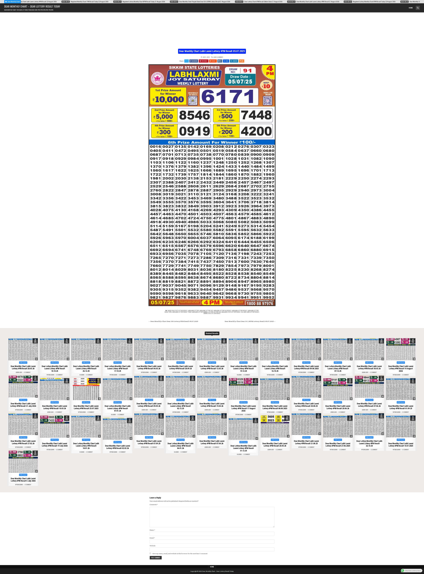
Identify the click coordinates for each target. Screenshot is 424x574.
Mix (242, 61)
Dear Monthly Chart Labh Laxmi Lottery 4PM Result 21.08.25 (306, 442)
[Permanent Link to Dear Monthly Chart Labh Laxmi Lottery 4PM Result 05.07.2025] (212, 185)
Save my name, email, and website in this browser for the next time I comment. (180, 554)
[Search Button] (418, 8)
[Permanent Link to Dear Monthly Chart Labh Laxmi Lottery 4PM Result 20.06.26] (338, 389)
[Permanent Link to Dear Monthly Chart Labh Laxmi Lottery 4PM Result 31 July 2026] (23, 387)
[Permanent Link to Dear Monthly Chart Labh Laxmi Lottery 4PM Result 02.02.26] (117, 429)
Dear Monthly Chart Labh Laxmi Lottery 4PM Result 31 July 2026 (23, 404)
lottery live (217, 312)
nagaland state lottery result (230, 312)
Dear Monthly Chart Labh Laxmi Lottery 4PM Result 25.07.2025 (86, 407)
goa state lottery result (179, 310)
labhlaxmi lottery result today (181, 312)
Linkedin (235, 61)
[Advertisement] (212, 32)
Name (152, 530)
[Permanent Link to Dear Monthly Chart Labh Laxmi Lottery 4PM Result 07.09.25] (149, 424)
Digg (227, 61)
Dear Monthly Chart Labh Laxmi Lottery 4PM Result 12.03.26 (212, 367)
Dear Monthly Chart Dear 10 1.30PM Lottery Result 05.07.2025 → (250, 321)
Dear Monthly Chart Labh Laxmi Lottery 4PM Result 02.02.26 (117, 447)
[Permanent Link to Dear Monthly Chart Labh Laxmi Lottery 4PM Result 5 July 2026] (23, 461)
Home (411, 8)
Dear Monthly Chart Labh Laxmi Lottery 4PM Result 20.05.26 (274, 444)
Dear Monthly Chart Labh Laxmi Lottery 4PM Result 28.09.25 (180, 367)
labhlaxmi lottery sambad (200, 312)
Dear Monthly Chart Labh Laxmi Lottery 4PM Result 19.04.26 (212, 404)
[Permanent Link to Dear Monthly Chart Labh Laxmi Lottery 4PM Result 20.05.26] (275, 426)
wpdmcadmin (50, 374)
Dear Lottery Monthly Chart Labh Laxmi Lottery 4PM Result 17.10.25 (118, 368)
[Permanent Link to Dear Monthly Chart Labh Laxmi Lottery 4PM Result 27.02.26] (23, 424)
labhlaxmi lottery (193, 310)
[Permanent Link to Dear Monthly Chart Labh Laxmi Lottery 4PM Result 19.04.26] (212, 387)
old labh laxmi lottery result (250, 312)
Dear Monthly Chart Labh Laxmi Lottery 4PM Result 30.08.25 (306, 404)
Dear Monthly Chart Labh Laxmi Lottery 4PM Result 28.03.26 (23, 367)
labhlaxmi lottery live (206, 310)
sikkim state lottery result (212, 313)
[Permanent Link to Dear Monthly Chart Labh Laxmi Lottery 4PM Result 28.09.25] (180, 349)
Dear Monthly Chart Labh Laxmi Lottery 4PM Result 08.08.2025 (274, 407)
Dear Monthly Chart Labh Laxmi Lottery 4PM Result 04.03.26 (149, 367)
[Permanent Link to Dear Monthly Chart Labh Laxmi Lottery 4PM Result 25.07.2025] (86, 389)
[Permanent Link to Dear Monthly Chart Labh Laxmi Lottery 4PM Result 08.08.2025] (275, 389)
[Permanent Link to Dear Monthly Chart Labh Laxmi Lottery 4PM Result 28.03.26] (23, 349)
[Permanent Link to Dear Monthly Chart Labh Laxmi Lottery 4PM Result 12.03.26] (212, 349)
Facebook (194, 61)
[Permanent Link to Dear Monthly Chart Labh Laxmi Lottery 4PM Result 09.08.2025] (306, 349)
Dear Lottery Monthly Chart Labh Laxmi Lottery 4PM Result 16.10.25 (275, 368)
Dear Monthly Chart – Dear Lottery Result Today (32, 6)
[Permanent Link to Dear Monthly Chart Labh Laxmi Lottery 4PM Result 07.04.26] (212, 424)
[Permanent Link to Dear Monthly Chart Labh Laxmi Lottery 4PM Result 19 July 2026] (54, 426)
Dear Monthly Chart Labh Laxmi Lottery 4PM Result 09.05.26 (149, 404)
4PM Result (23, 362)
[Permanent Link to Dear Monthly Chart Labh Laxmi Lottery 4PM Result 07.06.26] (369, 387)
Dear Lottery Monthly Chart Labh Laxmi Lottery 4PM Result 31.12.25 (243, 448)
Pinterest (205, 61)
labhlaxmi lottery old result (222, 310)
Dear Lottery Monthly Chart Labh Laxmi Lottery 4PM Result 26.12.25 (86, 368)
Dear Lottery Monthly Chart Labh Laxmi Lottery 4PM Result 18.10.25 (55, 368)
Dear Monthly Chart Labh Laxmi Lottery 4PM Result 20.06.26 (337, 407)
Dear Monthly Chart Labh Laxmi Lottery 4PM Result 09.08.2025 (306, 367)
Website (152, 546)
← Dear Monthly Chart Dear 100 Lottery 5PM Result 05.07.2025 (173, 321)
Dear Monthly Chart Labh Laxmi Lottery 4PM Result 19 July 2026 (55, 444)
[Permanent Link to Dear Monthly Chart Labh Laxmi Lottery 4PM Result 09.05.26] (149, 387)
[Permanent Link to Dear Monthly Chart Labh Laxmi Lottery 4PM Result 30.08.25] (306, 387)
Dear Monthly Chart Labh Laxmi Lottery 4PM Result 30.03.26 (369, 367)
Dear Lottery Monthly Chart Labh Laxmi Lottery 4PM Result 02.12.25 (180, 405)
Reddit (214, 61)
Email (152, 538)
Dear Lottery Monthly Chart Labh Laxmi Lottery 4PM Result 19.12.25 (243, 368)
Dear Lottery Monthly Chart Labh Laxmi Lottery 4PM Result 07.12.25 (338, 368)
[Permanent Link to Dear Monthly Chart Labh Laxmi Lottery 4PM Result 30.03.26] (369, 349)
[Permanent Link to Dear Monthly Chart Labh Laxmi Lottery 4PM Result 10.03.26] (54, 389)
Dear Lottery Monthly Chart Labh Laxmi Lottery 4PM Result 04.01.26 (180, 445)
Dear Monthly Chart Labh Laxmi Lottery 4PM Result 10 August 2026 (400, 368)
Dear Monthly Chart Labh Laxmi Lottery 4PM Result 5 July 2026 (23, 479)
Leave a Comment (218, 57)
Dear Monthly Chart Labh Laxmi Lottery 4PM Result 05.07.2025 (212, 51)
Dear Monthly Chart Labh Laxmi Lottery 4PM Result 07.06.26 (369, 404)
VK (220, 61)
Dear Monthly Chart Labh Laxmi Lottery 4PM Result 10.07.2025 (400, 444)
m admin (82, 374)
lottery (210, 312)
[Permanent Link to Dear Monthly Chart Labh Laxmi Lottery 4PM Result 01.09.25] (400, 389)
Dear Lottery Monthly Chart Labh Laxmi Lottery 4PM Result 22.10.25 (369, 443)
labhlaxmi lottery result (239, 310)
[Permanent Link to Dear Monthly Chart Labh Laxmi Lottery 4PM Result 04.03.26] (149, 349)
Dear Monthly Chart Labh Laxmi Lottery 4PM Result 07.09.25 (149, 442)
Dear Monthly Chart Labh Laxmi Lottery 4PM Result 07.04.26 (212, 442)
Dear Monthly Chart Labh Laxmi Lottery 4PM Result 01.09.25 (400, 407)
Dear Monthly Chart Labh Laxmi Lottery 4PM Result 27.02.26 (23, 442)
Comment (154, 504)
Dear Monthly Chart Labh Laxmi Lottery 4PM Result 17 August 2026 (243, 408)
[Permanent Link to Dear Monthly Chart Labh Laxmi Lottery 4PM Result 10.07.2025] (400, 426)
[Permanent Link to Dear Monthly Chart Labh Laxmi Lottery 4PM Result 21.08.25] (306, 424)
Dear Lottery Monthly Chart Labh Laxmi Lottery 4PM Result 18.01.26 (86, 445)
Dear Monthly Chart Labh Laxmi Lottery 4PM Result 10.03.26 (54, 407)
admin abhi (19, 372)
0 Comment (27, 372)
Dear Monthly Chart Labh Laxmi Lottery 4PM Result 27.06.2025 (337, 444)
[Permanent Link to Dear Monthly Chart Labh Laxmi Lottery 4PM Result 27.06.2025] (338, 426)
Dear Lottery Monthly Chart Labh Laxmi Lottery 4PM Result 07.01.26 (118, 408)
